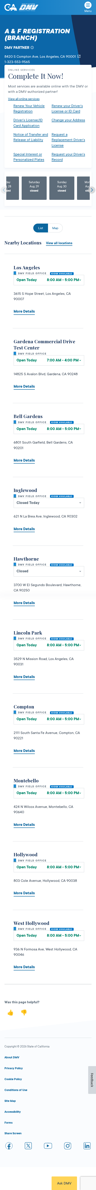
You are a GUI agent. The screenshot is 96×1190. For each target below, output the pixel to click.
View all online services (24, 99)
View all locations (59, 243)
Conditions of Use (15, 1090)
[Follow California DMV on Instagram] (67, 1146)
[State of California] (10, 7)
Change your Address (68, 120)
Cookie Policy (13, 1079)
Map (55, 228)
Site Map (10, 1101)
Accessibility (12, 1111)
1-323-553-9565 (17, 62)
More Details (24, 311)
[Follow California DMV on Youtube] (48, 1146)
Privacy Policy (13, 1068)
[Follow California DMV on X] (28, 1146)
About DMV (11, 1057)
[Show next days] (91, 190)
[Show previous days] (4, 190)
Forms (8, 1122)
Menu (88, 11)
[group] (34, 188)
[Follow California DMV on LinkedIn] (87, 1146)
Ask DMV (64, 1183)
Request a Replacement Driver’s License (68, 140)
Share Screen (12, 1133)
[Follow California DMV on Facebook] (8, 1146)
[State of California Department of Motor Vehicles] (28, 7)
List (40, 228)
